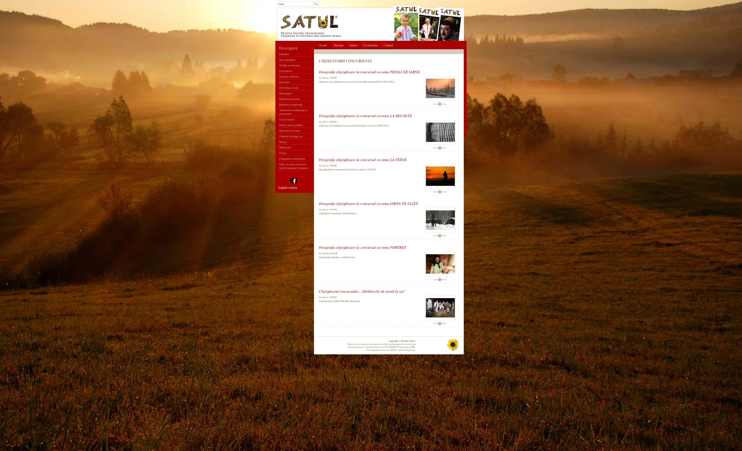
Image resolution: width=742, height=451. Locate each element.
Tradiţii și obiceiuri (289, 65)
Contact (388, 45)
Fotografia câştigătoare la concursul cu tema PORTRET (362, 247)
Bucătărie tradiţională (291, 104)
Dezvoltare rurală (288, 88)
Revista (338, 45)
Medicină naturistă (289, 99)
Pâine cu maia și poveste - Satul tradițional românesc (293, 166)
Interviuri (284, 82)
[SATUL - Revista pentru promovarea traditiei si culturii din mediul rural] (310, 36)
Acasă (323, 45)
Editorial (284, 54)
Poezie (282, 153)
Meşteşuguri (285, 93)
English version (287, 187)
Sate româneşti (287, 59)
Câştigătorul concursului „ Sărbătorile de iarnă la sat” (362, 291)
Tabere (353, 45)
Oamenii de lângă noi (291, 136)
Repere (283, 142)
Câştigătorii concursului (292, 158)
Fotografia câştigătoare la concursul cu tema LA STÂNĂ (363, 159)
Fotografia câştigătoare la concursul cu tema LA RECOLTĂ (365, 115)
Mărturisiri (285, 147)
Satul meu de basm (289, 130)
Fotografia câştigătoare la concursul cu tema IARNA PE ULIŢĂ (368, 203)
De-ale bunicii (287, 119)
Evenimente (285, 71)
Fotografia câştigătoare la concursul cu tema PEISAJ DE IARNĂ (369, 71)
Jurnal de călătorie (289, 76)
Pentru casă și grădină (291, 125)
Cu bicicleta (370, 45)
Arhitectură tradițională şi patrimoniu (293, 112)
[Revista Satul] (309, 29)
